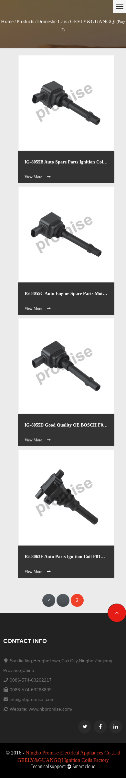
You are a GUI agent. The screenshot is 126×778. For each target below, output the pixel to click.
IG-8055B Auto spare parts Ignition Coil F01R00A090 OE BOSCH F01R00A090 (66, 162)
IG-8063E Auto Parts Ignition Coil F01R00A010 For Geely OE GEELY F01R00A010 (66, 556)
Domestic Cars (52, 21)
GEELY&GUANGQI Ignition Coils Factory (63, 760)
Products (25, 21)
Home (7, 21)
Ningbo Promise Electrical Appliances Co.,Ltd (73, 752)
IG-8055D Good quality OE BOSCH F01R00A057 (66, 425)
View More (33, 177)
